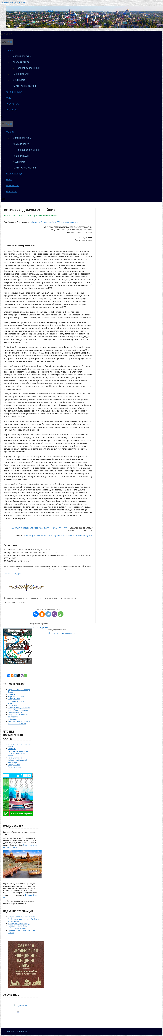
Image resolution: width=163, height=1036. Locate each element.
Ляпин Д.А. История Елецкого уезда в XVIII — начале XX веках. (39, 528)
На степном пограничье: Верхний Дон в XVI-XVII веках (18, 753)
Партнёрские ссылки (24, 86)
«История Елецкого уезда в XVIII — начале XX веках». (55, 222)
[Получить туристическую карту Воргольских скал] (17, 663)
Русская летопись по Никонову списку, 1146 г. (20, 846)
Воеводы (12, 694)
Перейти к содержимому (13, 2)
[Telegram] (48, 614)
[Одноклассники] (42, 614)
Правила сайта (21, 62)
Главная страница (13, 598)
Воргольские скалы (16, 696)
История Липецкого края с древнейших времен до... (19, 709)
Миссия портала (22, 56)
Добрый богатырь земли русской (21, 917)
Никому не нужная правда (19, 923)
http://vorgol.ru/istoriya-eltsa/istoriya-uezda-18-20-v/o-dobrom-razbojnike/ (58, 535)
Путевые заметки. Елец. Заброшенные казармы (17, 927)
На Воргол (11, 110)
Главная (10, 50)
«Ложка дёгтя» (40, 627)
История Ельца (14, 92)
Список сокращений (29, 68)
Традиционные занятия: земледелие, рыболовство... (18, 716)
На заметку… (12, 104)
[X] (18, 675)
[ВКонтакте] (36, 614)
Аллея (9, 98)
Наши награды (21, 74)
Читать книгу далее (13, 573)
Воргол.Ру (6, 34)
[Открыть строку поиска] (3, 117)
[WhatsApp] (60, 614)
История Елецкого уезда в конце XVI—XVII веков (19, 722)
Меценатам (19, 80)
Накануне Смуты (15, 712)
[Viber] (54, 614)
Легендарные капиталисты (61, 633)
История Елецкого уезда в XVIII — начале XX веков (57, 598)
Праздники (12, 705)
